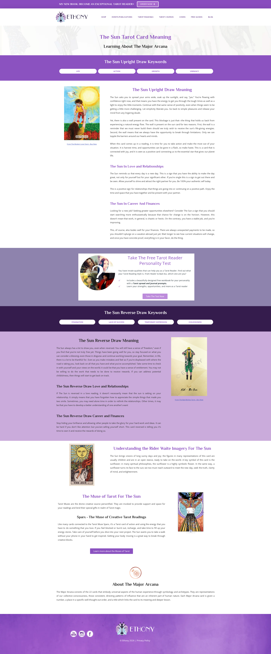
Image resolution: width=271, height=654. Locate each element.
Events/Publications (122, 17)
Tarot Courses (166, 17)
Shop (103, 17)
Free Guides (197, 17)
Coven (182, 17)
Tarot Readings (145, 17)
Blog (210, 17)
